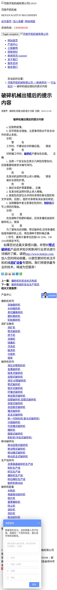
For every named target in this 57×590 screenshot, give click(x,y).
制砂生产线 (14, 468)
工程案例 (13, 48)
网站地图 (30, 21)
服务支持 (13, 63)
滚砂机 (11, 509)
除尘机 (11, 505)
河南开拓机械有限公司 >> (22, 82)
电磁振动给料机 (16, 494)
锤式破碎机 (14, 411)
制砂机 (48, 203)
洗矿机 (11, 327)
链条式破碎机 (15, 373)
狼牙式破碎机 (15, 388)
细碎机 (11, 430)
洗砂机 (11, 513)
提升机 (11, 498)
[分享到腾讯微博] (13, 274)
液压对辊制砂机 (16, 365)
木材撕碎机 (14, 308)
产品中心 (13, 44)
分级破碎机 (14, 422)
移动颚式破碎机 (16, 449)
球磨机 (11, 342)
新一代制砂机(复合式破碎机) (24, 418)
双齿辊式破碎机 (16, 407)
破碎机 (28, 153)
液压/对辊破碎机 (17, 380)
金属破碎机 (14, 369)
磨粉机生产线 (15, 475)
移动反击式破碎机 (18, 456)
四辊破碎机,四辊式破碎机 (22, 399)
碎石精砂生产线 (16, 479)
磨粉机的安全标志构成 (24, 280)
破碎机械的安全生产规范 (25, 284)
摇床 (10, 358)
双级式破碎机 (15, 403)
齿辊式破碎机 (15, 377)
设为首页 (6, 21)
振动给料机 (14, 517)
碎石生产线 (14, 471)
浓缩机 (11, 339)
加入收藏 (18, 21)
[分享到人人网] (17, 274)
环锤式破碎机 (15, 392)
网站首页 (13, 40)
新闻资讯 (17, 55)
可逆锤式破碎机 (16, 426)
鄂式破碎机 (14, 331)
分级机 (11, 354)
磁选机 (11, 350)
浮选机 (11, 346)
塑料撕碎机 (14, 316)
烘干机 (11, 335)
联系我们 (13, 67)
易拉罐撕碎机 (15, 312)
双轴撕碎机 (14, 304)
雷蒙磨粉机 (14, 502)
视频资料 (13, 52)
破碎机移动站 (15, 483)
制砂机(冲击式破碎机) (20, 437)
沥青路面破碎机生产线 (20, 464)
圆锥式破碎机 (15, 433)
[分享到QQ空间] (6, 274)
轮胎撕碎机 (14, 320)
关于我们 (13, 59)
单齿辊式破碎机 (16, 395)
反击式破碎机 (15, 414)
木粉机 (11, 490)
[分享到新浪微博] (10, 274)
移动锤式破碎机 (16, 452)
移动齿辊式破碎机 (18, 445)
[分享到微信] (20, 274)
